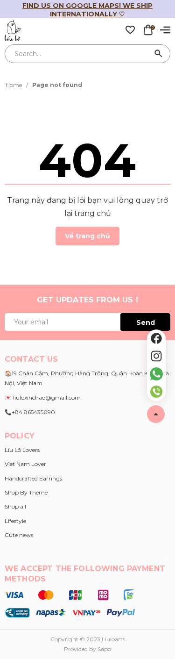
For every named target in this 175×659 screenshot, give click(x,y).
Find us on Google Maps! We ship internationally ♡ (87, 9)
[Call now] (156, 392)
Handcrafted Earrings (33, 478)
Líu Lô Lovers (22, 449)
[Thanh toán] (70, 603)
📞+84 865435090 (30, 411)
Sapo (104, 648)
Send (145, 322)
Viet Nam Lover (25, 463)
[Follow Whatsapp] (156, 374)
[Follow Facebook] (156, 338)
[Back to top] (156, 414)
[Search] (158, 53)
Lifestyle (15, 520)
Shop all (15, 506)
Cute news (19, 534)
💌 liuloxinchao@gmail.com (43, 397)
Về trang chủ (87, 236)
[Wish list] (130, 29)
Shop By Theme (26, 492)
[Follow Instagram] (156, 356)
